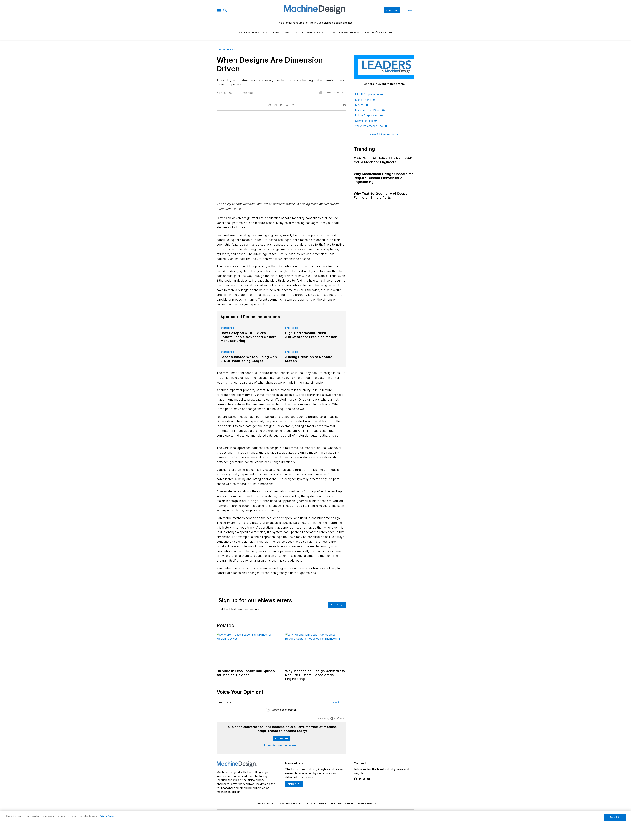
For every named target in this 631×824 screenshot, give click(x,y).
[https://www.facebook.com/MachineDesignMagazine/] (355, 778)
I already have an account (281, 745)
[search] (225, 10)
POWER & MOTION (366, 803)
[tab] (226, 702)
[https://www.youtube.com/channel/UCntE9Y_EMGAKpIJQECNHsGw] (368, 778)
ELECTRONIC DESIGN (342, 803)
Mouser (359, 105)
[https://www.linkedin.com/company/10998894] (360, 778)
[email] (293, 105)
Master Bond (363, 99)
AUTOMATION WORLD (291, 803)
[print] (344, 105)
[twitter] (281, 105)
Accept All (615, 817)
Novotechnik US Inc (368, 110)
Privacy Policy (107, 816)
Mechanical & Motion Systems (259, 32)
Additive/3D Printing (378, 32)
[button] (219, 10)
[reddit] (287, 105)
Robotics (290, 32)
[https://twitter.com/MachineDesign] (364, 778)
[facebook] (269, 105)
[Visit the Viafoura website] (337, 718)
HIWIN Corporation (367, 94)
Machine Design (226, 49)
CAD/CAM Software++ (345, 32)
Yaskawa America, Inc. (369, 126)
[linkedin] (275, 105)
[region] (281, 710)
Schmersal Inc (364, 120)
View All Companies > (384, 134)
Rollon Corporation (367, 115)
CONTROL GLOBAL (317, 803)
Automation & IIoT (314, 32)
